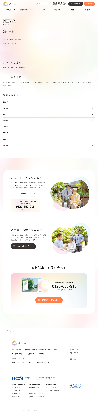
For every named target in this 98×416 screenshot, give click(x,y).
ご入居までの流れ (75, 3)
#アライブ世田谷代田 (38, 82)
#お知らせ (6, 67)
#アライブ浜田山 (76, 82)
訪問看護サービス (16, 393)
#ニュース (14, 67)
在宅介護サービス (16, 390)
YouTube (75, 359)
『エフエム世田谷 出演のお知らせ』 (14, 39)
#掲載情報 (22, 67)
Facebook (75, 352)
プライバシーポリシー (28, 362)
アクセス (21, 358)
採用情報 (87, 10)
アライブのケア (10, 10)
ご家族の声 (57, 10)
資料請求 (90, 3)
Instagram (75, 355)
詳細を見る (24, 193)
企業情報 (72, 10)
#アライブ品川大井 (63, 82)
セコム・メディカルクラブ (52, 387)
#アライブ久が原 (51, 82)
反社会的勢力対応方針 (43, 362)
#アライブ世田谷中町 (23, 82)
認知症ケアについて (26, 10)
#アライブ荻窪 (7, 85)
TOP (8, 331)
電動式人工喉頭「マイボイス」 (36, 393)
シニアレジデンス (16, 387)
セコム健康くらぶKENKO (52, 390)
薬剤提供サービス (16, 396)
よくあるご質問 (29, 354)
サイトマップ (15, 362)
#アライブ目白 (87, 82)
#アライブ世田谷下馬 (9, 82)
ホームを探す (41, 10)
